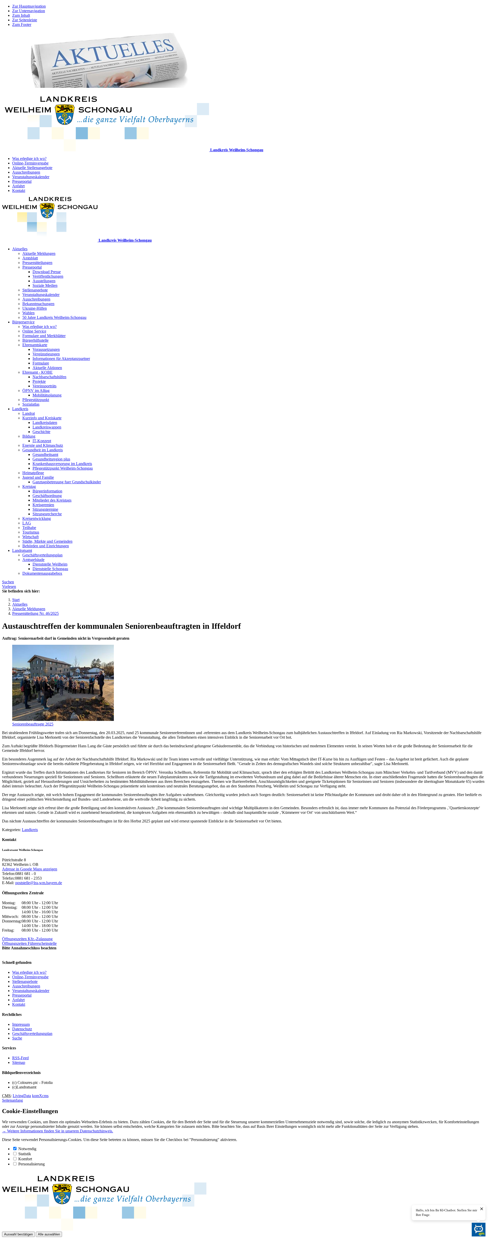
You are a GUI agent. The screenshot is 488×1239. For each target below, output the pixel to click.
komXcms (40, 1096)
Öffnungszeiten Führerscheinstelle (29, 943)
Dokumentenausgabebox (42, 573)
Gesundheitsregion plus (51, 459)
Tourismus (30, 532)
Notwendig (27, 1149)
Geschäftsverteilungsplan (42, 555)
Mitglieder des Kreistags (52, 500)
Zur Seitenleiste (24, 20)
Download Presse (47, 272)
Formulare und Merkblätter (44, 336)
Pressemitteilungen (37, 262)
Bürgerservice (23, 322)
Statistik (24, 1154)
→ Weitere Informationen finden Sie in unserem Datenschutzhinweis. (57, 1131)
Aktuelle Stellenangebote (32, 168)
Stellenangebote (35, 290)
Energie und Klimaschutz (42, 445)
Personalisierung (31, 1164)
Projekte (39, 381)
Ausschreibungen (26, 172)
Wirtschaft (30, 537)
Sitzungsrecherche (47, 514)
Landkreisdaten (45, 422)
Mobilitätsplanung (47, 395)
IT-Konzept (42, 441)
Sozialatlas (30, 404)
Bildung (28, 436)
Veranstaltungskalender (30, 177)
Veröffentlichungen (48, 276)
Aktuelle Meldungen (38, 253)
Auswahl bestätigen (18, 1234)
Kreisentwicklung (36, 518)
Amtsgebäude (33, 559)
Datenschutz (22, 1029)
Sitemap (18, 1062)
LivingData (22, 1096)
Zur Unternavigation (28, 11)
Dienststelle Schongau (50, 569)
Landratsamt (22, 550)
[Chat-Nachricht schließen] (481, 1209)
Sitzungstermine (45, 509)
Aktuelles (19, 249)
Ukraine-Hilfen (34, 308)
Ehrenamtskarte (34, 345)
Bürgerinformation (47, 491)
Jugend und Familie (38, 477)
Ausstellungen (44, 281)
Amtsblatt (30, 258)
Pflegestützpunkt (35, 400)
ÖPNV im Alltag (36, 390)
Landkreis (20, 409)
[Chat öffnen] (478, 1229)
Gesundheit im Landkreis (42, 450)
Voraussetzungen (46, 349)
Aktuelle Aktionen (47, 368)
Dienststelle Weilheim (50, 564)
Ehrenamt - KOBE (37, 372)
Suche (17, 1038)
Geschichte (41, 431)
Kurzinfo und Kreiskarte (42, 418)
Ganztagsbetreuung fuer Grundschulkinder (67, 482)
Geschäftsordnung (47, 495)
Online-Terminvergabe (30, 163)
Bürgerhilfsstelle (35, 340)
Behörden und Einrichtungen (45, 546)
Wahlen (28, 313)
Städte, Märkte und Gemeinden (47, 541)
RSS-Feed (20, 1058)
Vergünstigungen (46, 354)
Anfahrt (18, 186)
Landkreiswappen (47, 427)
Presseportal (22, 181)
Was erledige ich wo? (29, 158)
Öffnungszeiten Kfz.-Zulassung (27, 939)
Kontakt (18, 190)
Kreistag (29, 486)
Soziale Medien (45, 285)
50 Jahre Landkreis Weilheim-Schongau (54, 317)
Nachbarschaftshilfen (49, 377)
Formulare (41, 363)
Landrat (28, 413)
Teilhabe (29, 527)
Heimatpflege (33, 473)
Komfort (25, 1159)
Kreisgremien (43, 505)
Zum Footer (21, 24)
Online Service (34, 331)
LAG (26, 523)
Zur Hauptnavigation (29, 6)
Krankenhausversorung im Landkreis (62, 463)
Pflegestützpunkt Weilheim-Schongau (63, 468)
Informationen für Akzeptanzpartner (61, 358)
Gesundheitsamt (45, 454)
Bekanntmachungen (38, 304)
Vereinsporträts (44, 386)
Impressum (21, 1024)
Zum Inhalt (21, 15)
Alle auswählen (49, 1234)
